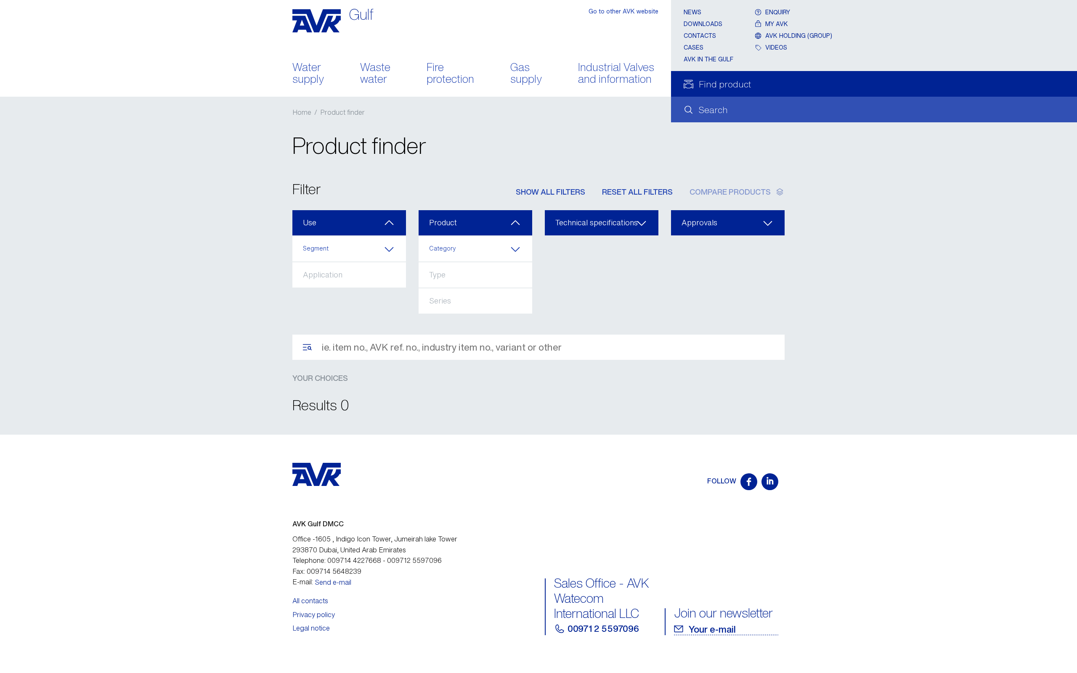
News (692, 12)
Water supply (308, 74)
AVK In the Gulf (708, 59)
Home (301, 112)
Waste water (375, 74)
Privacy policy (313, 615)
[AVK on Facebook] (748, 481)
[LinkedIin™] (769, 481)
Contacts (700, 35)
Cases (693, 47)
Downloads (703, 23)
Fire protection (450, 74)
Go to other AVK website (623, 11)
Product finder (342, 112)
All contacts (310, 601)
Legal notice (311, 628)
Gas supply (526, 74)
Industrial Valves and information (616, 74)
